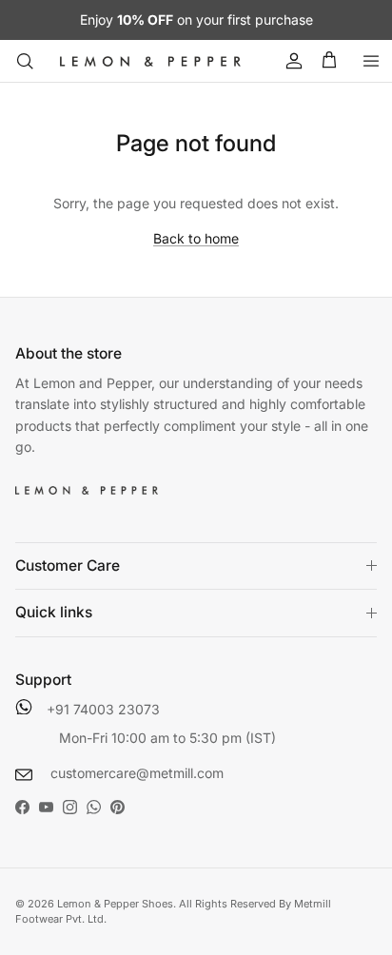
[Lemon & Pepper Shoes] (150, 60)
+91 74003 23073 (103, 709)
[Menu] (371, 61)
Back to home (196, 238)
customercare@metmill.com (135, 773)
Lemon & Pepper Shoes (115, 903)
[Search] (25, 61)
